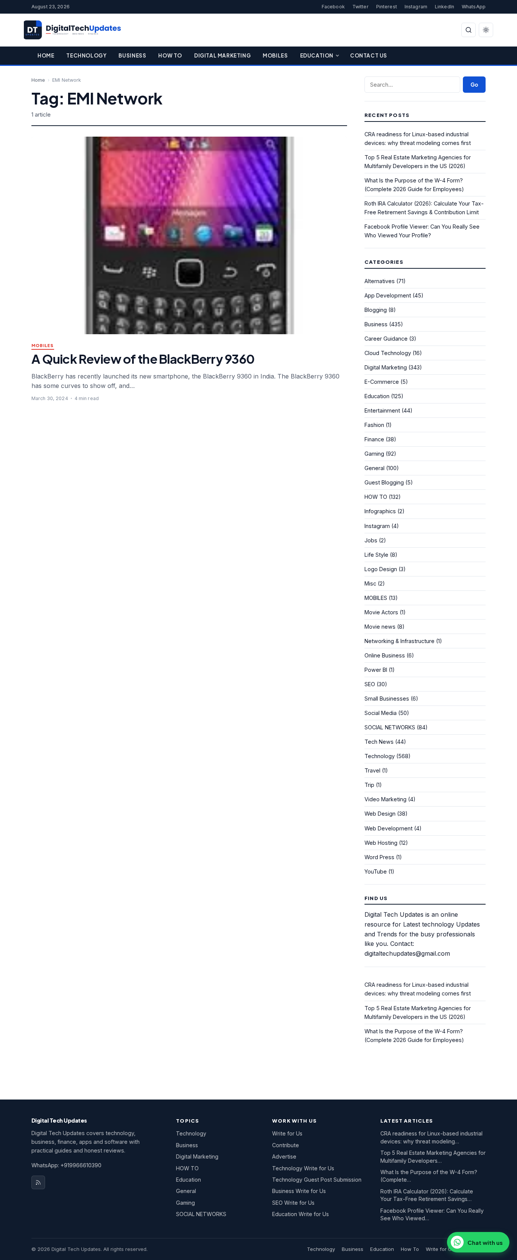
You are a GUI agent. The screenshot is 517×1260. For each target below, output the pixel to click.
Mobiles (275, 55)
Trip (369, 785)
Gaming (374, 453)
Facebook (333, 6)
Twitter (360, 6)
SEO (369, 684)
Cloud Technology (387, 353)
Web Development (388, 828)
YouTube (375, 871)
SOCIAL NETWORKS (389, 727)
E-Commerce (381, 381)
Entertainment (382, 410)
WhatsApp (474, 6)
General (374, 468)
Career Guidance (386, 338)
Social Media (380, 713)
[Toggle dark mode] (486, 30)
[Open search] (468, 30)
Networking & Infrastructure (399, 641)
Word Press (379, 857)
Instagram (416, 6)
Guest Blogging (384, 482)
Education (316, 55)
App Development (387, 295)
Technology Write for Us (303, 1168)
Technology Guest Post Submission (316, 1179)
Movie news (380, 626)
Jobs (370, 540)
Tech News (379, 741)
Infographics (380, 511)
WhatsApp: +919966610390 (66, 1165)
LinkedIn (444, 6)
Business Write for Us (299, 1191)
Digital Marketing (222, 55)
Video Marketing (385, 799)
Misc (370, 583)
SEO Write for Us (293, 1202)
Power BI (375, 670)
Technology (86, 55)
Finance (374, 439)
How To (170, 55)
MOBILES (42, 346)
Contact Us (368, 55)
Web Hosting (380, 842)
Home (45, 55)
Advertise (284, 1156)
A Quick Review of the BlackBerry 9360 (142, 358)
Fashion (374, 425)
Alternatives (379, 281)
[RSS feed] (38, 1182)
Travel (372, 770)
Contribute (285, 1145)
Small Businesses (386, 698)
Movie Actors (381, 612)
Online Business (384, 655)
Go (474, 84)
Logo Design (380, 569)
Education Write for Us (300, 1214)
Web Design (380, 813)
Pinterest (386, 6)
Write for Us (287, 1133)
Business (132, 55)
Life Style (376, 554)
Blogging (375, 310)
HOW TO (375, 497)
